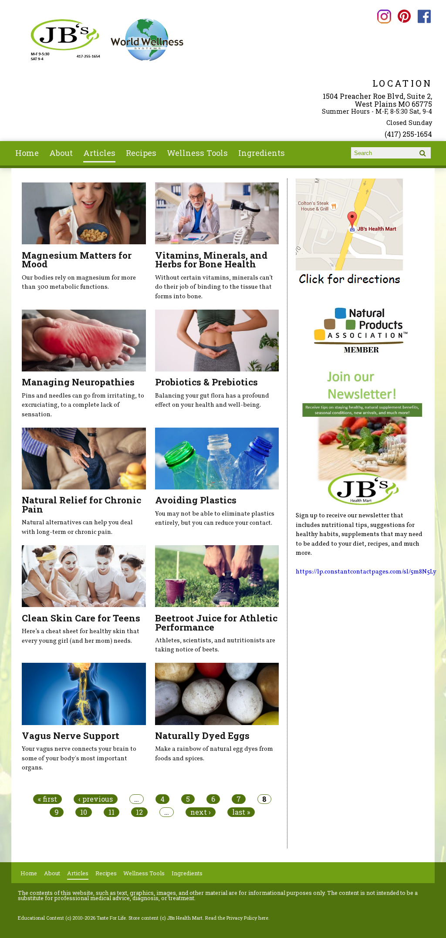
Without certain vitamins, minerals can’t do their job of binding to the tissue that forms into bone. (214, 287)
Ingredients (261, 153)
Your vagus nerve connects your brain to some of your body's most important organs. (79, 758)
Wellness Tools (197, 153)
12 (139, 812)
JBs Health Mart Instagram (384, 16)
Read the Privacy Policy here (236, 918)
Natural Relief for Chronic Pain (81, 504)
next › (200, 812)
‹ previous (95, 799)
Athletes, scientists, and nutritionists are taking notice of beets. (215, 645)
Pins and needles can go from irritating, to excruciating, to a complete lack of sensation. (83, 405)
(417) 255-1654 (408, 133)
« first (47, 799)
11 (111, 812)
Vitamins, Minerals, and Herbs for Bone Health (211, 259)
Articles (99, 153)
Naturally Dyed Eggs (202, 735)
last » (241, 812)
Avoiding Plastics (196, 500)
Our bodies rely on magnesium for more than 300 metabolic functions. (79, 282)
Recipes (141, 153)
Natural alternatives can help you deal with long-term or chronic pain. (77, 527)
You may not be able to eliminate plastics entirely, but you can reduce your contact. (214, 518)
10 (83, 812)
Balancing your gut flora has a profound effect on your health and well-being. (212, 400)
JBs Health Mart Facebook (424, 16)
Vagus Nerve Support (70, 735)
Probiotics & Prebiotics (206, 382)
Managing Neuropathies (78, 382)
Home (27, 153)
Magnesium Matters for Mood (77, 259)
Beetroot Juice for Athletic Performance (216, 622)
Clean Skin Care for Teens (81, 618)
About (61, 153)
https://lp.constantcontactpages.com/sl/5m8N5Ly (366, 571)
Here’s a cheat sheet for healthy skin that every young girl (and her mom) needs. (80, 636)
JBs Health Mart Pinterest (404, 16)
